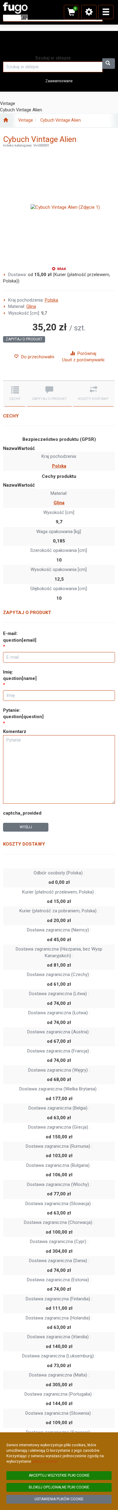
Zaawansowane (59, 81)
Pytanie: (23, 713)
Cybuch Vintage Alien (60, 120)
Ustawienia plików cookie (59, 1499)
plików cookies (45, 1461)
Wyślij (26, 827)
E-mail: (19, 637)
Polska (51, 300)
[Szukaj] (108, 63)
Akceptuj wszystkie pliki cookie (59, 1475)
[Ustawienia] (89, 12)
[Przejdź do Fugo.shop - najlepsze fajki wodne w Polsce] (5, 120)
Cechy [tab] (15, 399)
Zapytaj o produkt (24, 339)
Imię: (20, 675)
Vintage (25, 120)
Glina (31, 306)
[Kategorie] (105, 12)
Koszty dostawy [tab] (93, 399)
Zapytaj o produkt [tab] (49, 399)
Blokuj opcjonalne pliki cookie (59, 1487)
